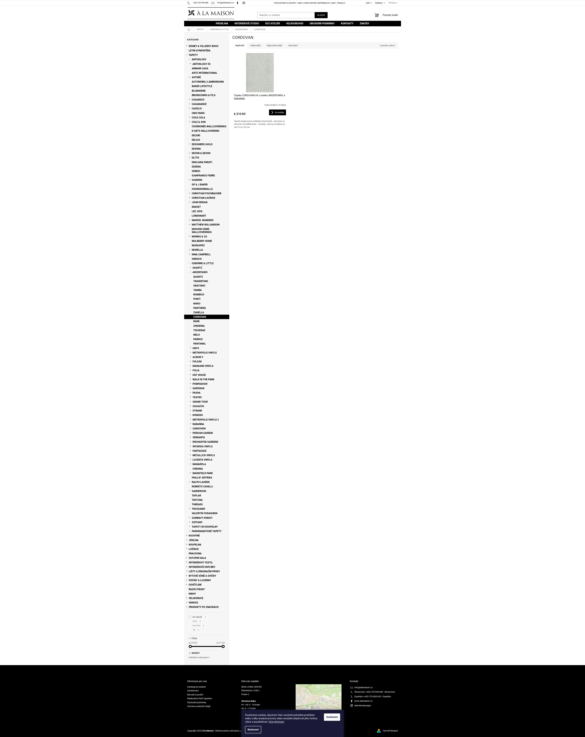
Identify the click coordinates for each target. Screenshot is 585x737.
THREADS (197, 504)
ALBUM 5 (198, 357)
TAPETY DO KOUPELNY (205, 526)
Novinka (198, 625)
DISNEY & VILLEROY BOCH (203, 46)
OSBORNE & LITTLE (203, 263)
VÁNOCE (193, 602)
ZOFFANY (197, 522)
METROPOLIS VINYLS (205, 352)
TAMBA (197, 290)
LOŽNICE (194, 549)
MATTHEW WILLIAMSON (205, 224)
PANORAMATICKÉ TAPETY (206, 531)
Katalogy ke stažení (196, 687)
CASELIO (197, 108)
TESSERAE (199, 330)
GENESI (196, 171)
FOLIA (196, 370)
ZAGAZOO (198, 406)
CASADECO (198, 99)
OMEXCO (197, 258)
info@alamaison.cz (363, 687)
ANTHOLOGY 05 (201, 64)
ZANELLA (198, 312)
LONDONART (199, 215)
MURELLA (197, 249)
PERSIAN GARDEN (203, 433)
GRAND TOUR (200, 401)
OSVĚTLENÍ (195, 584)
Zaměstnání (193, 690)
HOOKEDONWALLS (202, 189)
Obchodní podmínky (196, 702)
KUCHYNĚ (194, 535)
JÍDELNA (194, 540)
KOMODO (198, 415)
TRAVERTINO (200, 281)
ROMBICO (198, 294)
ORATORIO (199, 285)
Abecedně (293, 45)
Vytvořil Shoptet (390, 730)
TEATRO (197, 397)
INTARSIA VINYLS (203, 446)
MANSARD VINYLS (203, 366)
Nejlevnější (255, 45)
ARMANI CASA (200, 68)
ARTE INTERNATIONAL (204, 72)
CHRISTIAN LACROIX (203, 197)
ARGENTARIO (200, 272)
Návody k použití (195, 694)
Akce (197, 621)
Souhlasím (332, 717)
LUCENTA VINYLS (202, 459)
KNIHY (192, 593)
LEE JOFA (197, 211)
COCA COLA (198, 117)
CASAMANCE (199, 104)
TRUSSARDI (198, 508)
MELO (196, 334)
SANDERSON (199, 491)
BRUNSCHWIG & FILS (203, 95)
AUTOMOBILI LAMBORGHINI (208, 81)
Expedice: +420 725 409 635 (367, 696)
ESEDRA (196, 166)
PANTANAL (199, 343)
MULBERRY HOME (202, 241)
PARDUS (198, 339)
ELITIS (195, 157)
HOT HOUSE (199, 375)
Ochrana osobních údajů (198, 706)
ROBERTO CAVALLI (202, 486)
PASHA (197, 392)
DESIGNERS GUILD (202, 144)
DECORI (196, 135)
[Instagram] (244, 3)
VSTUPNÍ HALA (197, 557)
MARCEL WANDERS (203, 220)
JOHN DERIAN (199, 202)
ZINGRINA (199, 325)
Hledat (321, 15)
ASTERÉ (196, 77)
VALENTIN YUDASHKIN (204, 513)
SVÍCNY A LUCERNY (200, 580)
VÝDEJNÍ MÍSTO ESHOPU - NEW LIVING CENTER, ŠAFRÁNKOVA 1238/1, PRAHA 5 (309, 3)
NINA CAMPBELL (201, 254)
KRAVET (196, 206)
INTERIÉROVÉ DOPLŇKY (202, 567)
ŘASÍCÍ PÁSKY (197, 589)
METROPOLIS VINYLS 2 (206, 419)
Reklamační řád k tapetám (199, 698)
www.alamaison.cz (363, 701)
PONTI (197, 299)
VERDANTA (199, 437)
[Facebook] (237, 3)
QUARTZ (197, 267)
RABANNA (198, 424)
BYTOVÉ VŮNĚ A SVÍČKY (202, 575)
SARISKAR (198, 388)
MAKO (196, 303)
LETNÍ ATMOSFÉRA (199, 50)
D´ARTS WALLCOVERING (205, 130)
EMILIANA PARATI (202, 162)
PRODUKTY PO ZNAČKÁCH (204, 607)
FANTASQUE (199, 450)
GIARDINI (197, 180)
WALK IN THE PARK (203, 379)
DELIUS (196, 139)
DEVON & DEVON (201, 153)
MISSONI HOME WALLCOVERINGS (202, 230)
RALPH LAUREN (201, 482)
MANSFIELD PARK (203, 473)
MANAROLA (199, 464)
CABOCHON (199, 428)
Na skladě (199, 617)
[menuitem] (222, 23)
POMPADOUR (200, 383)
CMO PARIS (198, 113)
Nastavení (253, 729)
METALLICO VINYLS (204, 455)
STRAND (197, 410)
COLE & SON (199, 122)
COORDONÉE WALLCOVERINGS (209, 126)
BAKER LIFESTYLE (202, 86)
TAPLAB (196, 495)
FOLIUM (197, 361)
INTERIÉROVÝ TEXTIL (201, 562)
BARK (196, 321)
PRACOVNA (195, 553)
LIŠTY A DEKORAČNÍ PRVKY (204, 571)
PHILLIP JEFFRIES (202, 477)
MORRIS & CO (199, 236)
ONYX (196, 348)
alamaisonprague (362, 705)
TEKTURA (197, 500)
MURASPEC (198, 245)
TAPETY (193, 55)
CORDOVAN (199, 316)
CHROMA (198, 468)
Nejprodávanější (274, 45)
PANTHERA (199, 308)
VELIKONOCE (196, 598)
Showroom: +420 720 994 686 (368, 692)
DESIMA (196, 148)
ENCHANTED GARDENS (205, 441)
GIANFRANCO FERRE (203, 175)
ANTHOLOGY (199, 59)
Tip (196, 630)
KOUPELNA (195, 544)
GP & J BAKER (200, 184)
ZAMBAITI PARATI (202, 517)
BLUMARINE (199, 90)
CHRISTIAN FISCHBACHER (206, 193)
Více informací (276, 721)
